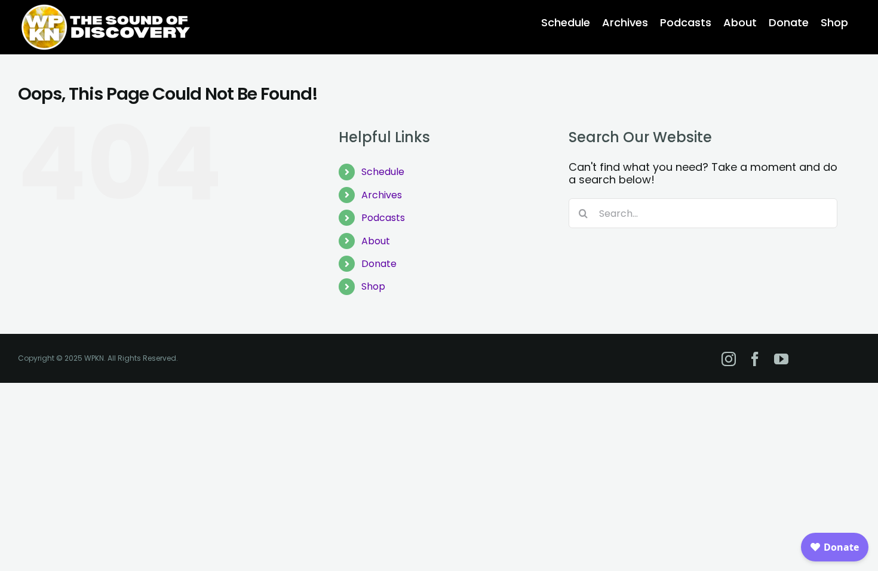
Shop (373, 286)
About (375, 241)
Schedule (382, 172)
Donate (379, 264)
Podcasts (383, 218)
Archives (381, 195)
